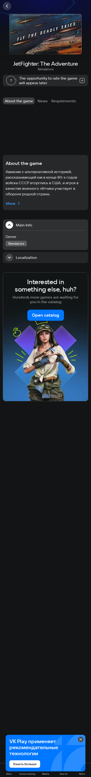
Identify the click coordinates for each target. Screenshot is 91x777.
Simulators (46, 69)
